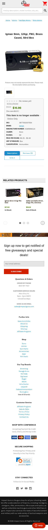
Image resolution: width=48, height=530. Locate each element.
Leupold (24, 387)
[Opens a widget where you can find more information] (39, 526)
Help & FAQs (24, 409)
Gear (24, 354)
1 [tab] (20, 223)
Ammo (24, 346)
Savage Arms (24, 371)
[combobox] (22, 10)
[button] (24, 461)
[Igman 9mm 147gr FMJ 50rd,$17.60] (13, 192)
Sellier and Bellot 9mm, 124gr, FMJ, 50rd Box (34, 202)
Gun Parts (24, 349)
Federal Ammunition (24, 389)
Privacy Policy (24, 414)
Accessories (24, 351)
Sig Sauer (24, 376)
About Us (24, 324)
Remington (24, 392)
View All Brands (24, 394)
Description (12, 153)
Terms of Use (24, 412)
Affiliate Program (24, 331)
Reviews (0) (28, 153)
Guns (24, 344)
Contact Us (24, 417)
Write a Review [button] (12, 104)
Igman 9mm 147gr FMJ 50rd (13, 202)
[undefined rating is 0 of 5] (12, 101)
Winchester (24, 384)
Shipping (24, 326)
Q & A (12, 158)
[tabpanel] (13, 202)
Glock (24, 382)
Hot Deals (24, 357)
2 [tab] (24, 223)
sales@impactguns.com (24, 306)
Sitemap (24, 329)
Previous (5, 223)
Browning (24, 369)
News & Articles (24, 321)
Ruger (24, 379)
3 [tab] (28, 223)
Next (43, 223)
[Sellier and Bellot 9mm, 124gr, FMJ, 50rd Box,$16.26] (35, 192)
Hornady (24, 374)
